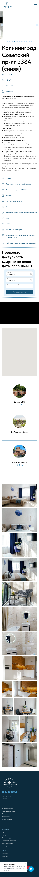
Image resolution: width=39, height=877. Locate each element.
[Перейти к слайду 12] (26, 41)
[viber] (15, 792)
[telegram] (9, 792)
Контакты (4, 859)
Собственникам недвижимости (9, 840)
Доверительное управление (8, 837)
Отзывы (4, 822)
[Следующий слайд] (37, 25)
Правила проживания (7, 819)
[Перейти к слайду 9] (21, 41)
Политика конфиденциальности (9, 814)
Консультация (5, 856)
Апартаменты (5, 805)
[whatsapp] (6, 792)
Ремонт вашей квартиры (7, 843)
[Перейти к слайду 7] (17, 41)
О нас (3, 832)
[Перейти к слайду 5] (14, 41)
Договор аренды (6, 816)
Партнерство (5, 835)
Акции (3, 824)
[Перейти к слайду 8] (19, 41)
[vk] (12, 792)
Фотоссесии (5, 853)
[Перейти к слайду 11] (24, 41)
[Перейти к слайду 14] (29, 41)
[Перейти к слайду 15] (31, 41)
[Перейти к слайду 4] (12, 41)
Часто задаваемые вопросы (8, 811)
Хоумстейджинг (5, 846)
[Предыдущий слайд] (1, 25)
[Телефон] (3, 792)
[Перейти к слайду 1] (7, 41)
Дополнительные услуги (7, 808)
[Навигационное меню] (35, 5)
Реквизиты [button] (4, 798)
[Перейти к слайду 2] (9, 41)
